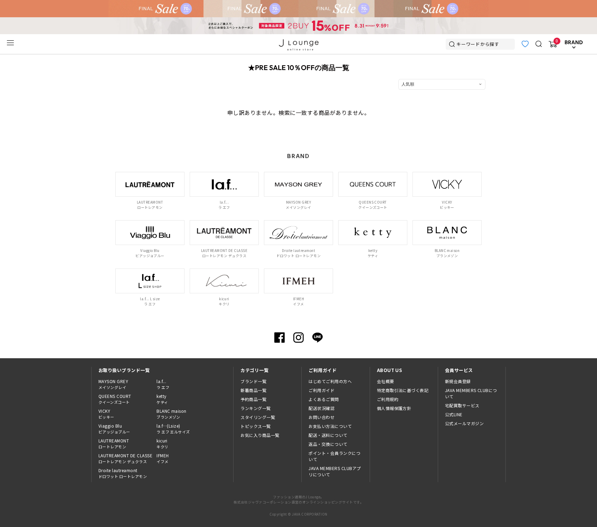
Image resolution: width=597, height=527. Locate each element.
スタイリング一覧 (257, 417)
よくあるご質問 (324, 399)
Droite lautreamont (122, 473)
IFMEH (163, 458)
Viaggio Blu (114, 429)
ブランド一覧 (253, 381)
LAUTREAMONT (113, 443)
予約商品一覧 (253, 399)
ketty (162, 399)
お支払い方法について (330, 426)
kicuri (162, 443)
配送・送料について (328, 435)
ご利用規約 (387, 399)
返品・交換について (328, 444)
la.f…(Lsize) (173, 429)
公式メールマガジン (464, 423)
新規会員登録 (458, 381)
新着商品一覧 (253, 390)
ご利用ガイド (321, 390)
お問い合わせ (321, 417)
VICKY (106, 414)
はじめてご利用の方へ (330, 381)
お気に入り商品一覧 (259, 435)
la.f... (163, 384)
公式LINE (454, 414)
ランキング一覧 (255, 408)
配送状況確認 (321, 408)
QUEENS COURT (114, 399)
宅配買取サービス (462, 405)
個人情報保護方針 (394, 408)
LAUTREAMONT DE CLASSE (125, 458)
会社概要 (385, 381)
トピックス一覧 (255, 426)
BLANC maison (172, 414)
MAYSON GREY (113, 384)
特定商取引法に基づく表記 (403, 390)
